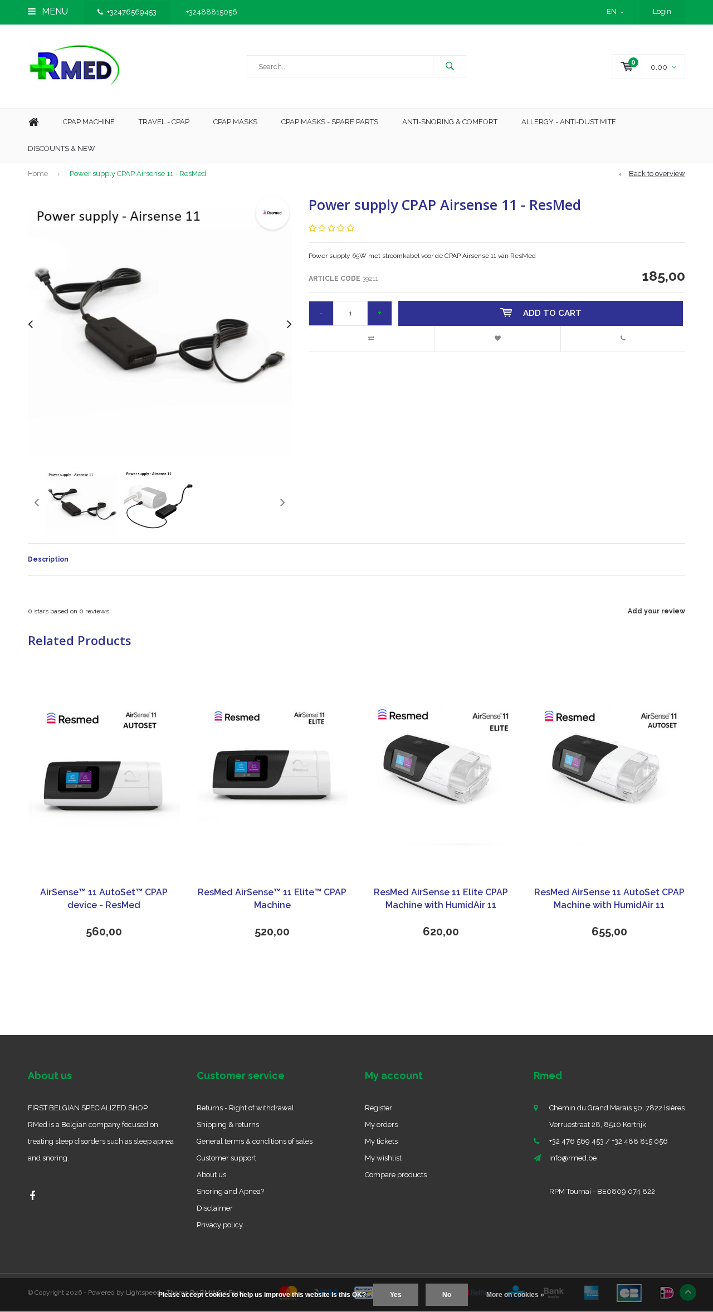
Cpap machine (89, 122)
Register (378, 1108)
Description (48, 559)
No (446, 1295)
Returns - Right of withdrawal (245, 1108)
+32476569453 (132, 12)
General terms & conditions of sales (254, 1141)
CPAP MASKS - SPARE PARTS (329, 122)
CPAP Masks (235, 122)
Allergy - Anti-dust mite (568, 122)
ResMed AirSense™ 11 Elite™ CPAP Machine (272, 898)
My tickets (381, 1141)
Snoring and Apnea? (230, 1191)
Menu (54, 11)
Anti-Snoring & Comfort (449, 122)
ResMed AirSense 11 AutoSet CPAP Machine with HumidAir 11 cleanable (609, 899)
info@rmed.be (573, 1158)
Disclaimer (215, 1208)
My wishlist (383, 1158)
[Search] (449, 66)
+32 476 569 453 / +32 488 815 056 (608, 1141)
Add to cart (552, 313)
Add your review (656, 611)
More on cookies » (515, 1295)
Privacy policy (220, 1225)
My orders (381, 1124)
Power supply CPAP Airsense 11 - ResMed (138, 173)
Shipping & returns (228, 1124)
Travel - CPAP (164, 122)
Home (33, 122)
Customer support (226, 1158)
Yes (396, 1295)
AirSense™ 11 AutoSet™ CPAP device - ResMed (104, 898)
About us (211, 1174)
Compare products (396, 1174)
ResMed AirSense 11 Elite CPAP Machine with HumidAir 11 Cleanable (441, 899)
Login (662, 11)
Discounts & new (61, 148)
